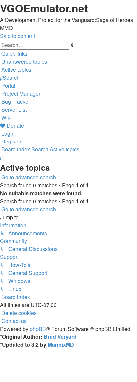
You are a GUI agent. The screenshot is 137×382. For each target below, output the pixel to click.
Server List (14, 109)
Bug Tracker (15, 101)
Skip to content (17, 36)
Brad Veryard (60, 336)
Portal (8, 85)
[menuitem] (23, 61)
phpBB (38, 329)
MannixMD (61, 344)
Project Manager (20, 93)
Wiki (6, 117)
